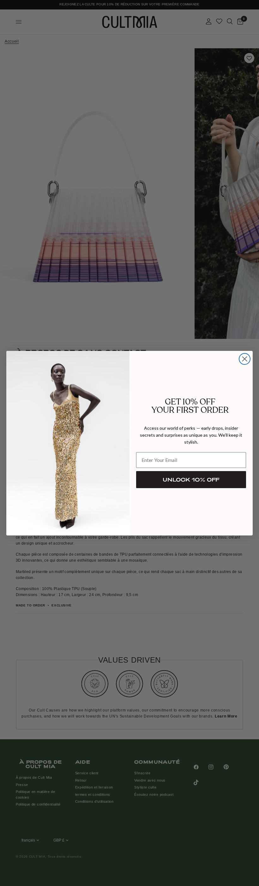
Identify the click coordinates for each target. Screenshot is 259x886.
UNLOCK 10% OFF (191, 479)
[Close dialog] (244, 358)
